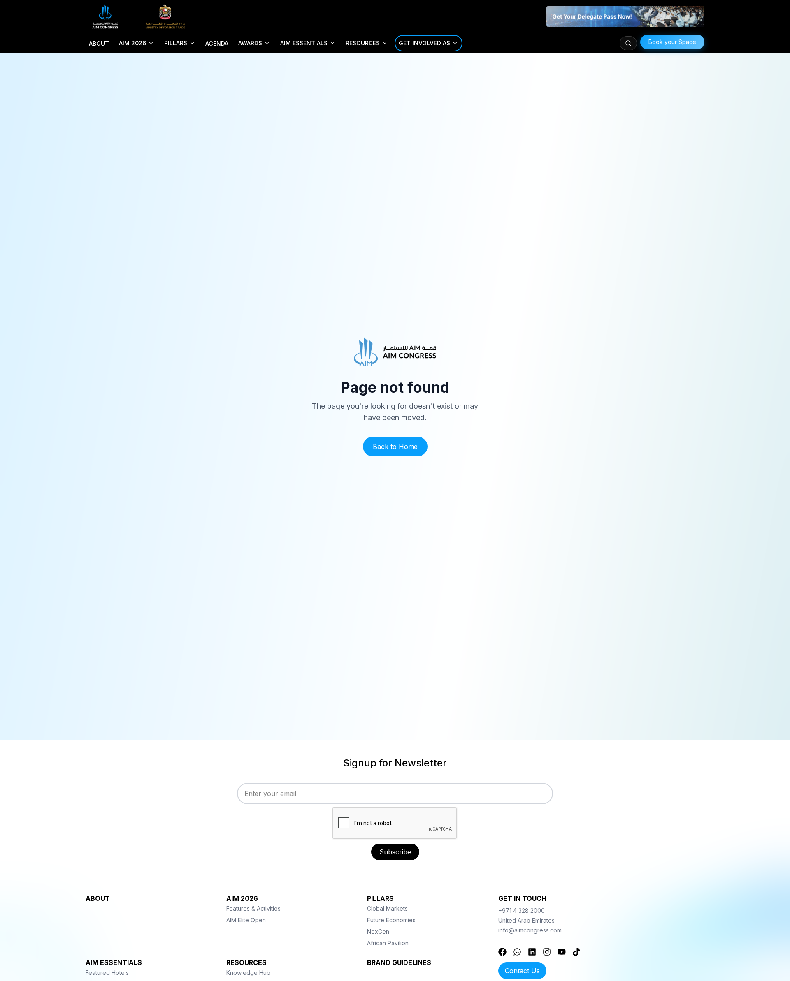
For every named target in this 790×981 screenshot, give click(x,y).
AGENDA (216, 43)
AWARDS (250, 42)
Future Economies (391, 919)
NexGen (378, 931)
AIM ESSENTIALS (304, 42)
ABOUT (99, 43)
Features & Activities (253, 908)
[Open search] (628, 43)
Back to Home (395, 446)
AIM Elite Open (246, 919)
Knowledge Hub (248, 972)
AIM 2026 (132, 42)
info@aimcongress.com (530, 930)
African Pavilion (388, 942)
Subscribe (395, 852)
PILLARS (175, 42)
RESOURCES (363, 42)
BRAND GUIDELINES (399, 962)
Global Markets (387, 908)
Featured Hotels (107, 972)
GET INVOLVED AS (424, 42)
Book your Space (672, 41)
